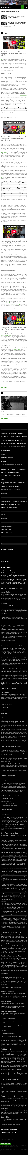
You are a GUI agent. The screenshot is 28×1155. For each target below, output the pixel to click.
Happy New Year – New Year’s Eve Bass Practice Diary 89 (16, 16)
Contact (2, 1127)
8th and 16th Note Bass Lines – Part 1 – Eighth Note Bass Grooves (14, 513)
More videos (4, 387)
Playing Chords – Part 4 (6, 537)
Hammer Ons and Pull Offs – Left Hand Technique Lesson (12, 483)
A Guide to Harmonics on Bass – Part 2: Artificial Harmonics (12, 454)
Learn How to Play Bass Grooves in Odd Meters (12, 433)
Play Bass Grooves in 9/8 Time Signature (10, 489)
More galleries (5, 418)
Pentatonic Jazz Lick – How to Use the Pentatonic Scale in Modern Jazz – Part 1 (14, 437)
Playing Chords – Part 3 (6, 535)
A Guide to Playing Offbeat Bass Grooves (10, 475)
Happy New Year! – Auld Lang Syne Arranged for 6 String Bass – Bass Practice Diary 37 (17, 24)
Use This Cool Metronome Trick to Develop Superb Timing (13, 479)
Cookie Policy (3, 1150)
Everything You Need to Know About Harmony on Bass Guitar (13, 460)
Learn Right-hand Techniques (8, 521)
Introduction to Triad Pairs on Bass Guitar (11, 440)
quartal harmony (23, 95)
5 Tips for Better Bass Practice (8, 430)
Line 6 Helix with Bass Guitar (7, 308)
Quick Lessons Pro (5, 152)
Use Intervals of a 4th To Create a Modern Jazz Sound (13, 498)
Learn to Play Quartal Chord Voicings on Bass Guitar (14, 501)
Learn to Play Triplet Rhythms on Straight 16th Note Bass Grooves (13, 492)
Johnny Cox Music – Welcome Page (9, 1129)
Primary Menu (26, 7)
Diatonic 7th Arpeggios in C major (9, 507)
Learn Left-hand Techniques (7, 523)
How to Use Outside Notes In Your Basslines (11, 464)
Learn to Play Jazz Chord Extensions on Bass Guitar (13, 469)
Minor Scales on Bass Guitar (7, 467)
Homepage (3, 428)
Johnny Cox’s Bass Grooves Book (8, 1132)
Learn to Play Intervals (6, 526)
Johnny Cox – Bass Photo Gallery (9, 414)
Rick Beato (15, 143)
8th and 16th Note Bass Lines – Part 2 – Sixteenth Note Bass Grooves (13, 517)
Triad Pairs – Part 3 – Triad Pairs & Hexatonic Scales (13, 446)
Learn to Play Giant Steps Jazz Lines (9, 496)
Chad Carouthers (8, 302)
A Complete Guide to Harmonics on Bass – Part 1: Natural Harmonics (12, 449)
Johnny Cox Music (6, 7)
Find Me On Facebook (7, 549)
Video (9, 19)
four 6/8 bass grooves (6, 335)
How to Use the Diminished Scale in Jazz (10, 504)
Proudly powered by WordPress (7, 1139)
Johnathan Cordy (16, 304)
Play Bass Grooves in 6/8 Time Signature (10, 486)
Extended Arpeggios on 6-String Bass (10, 510)
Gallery (6, 393)
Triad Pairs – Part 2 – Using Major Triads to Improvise (13, 443)
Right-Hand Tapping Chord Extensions (10, 472)
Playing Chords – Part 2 (6, 532)
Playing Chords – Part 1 (6, 529)
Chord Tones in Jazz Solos (7, 457)
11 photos (10, 411)
